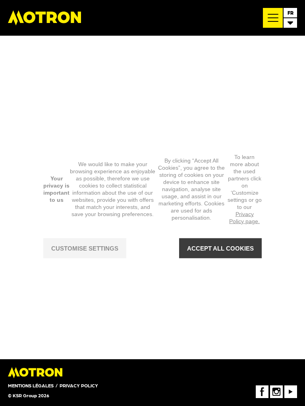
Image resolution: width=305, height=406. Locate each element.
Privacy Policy (79, 385)
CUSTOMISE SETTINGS (84, 248)
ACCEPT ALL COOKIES (220, 248)
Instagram (276, 388)
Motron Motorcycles (44, 17)
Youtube (290, 388)
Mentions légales (31, 385)
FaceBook (262, 388)
